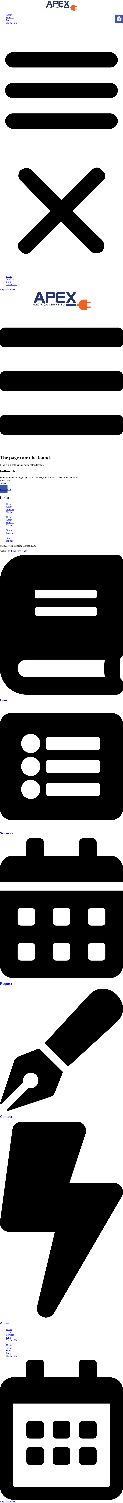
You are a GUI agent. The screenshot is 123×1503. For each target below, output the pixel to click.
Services (10, 17)
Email (3, 480)
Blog (8, 20)
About (9, 15)
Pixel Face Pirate (19, 551)
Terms (9, 530)
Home (9, 504)
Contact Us (11, 23)
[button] (61, 150)
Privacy (9, 533)
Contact (9, 512)
